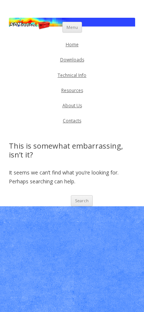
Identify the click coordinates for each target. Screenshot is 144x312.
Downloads (72, 60)
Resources (72, 90)
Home (72, 44)
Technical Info (72, 75)
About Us (72, 105)
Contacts (72, 121)
